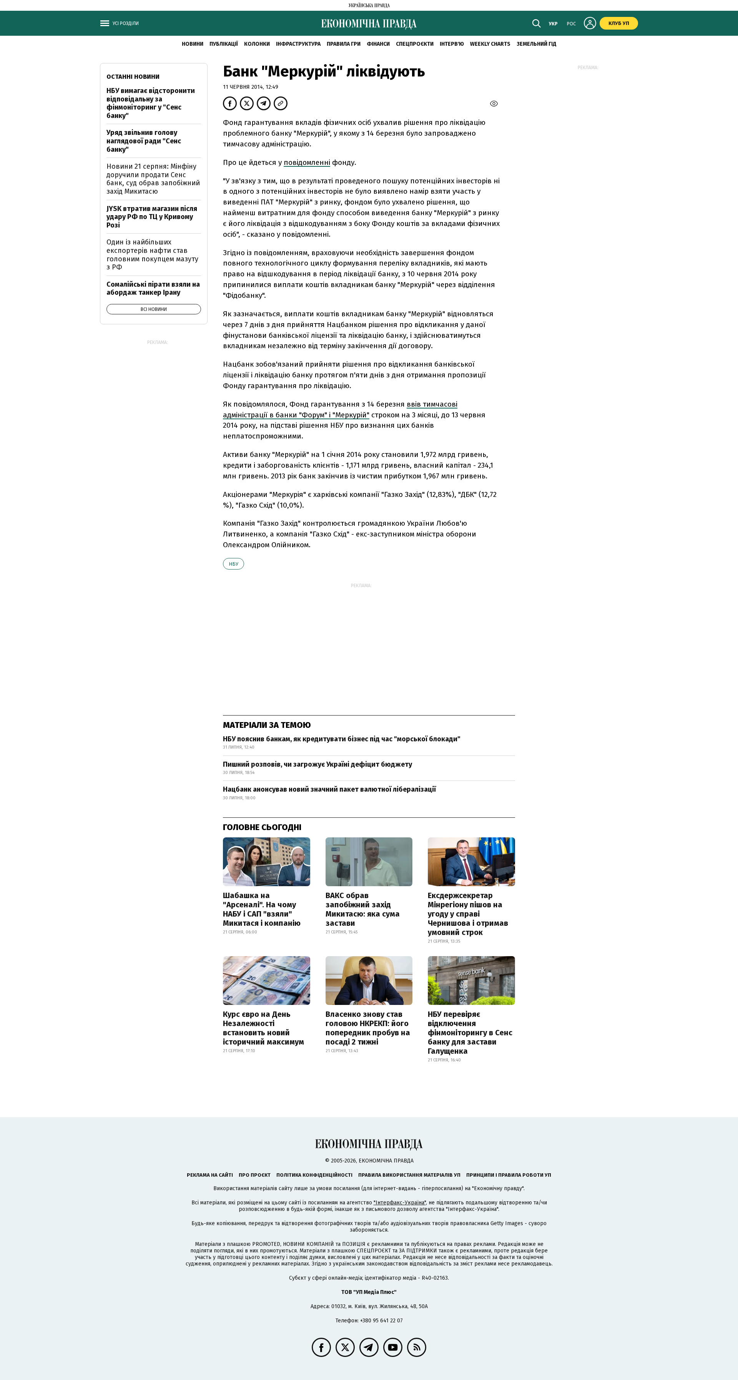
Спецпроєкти (415, 44)
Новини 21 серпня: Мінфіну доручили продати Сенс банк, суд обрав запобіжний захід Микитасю (153, 179)
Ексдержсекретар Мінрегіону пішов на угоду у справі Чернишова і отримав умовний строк (468, 914)
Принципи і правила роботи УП (508, 1175)
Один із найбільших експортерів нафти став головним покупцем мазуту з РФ (152, 254)
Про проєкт (255, 1175)
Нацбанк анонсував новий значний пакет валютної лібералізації (329, 789)
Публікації (223, 44)
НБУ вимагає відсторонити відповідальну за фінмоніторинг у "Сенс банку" (150, 103)
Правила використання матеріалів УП (409, 1175)
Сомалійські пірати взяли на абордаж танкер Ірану (153, 288)
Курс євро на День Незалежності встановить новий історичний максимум (263, 1028)
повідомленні (307, 162)
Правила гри (344, 44)
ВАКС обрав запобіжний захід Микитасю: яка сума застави (363, 909)
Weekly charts (490, 44)
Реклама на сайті (210, 1175)
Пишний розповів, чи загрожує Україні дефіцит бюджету (317, 764)
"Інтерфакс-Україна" (400, 1202)
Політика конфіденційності (314, 1175)
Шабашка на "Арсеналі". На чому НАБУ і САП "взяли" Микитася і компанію (262, 909)
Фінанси (378, 44)
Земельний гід (537, 44)
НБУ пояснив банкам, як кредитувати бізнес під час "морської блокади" (341, 739)
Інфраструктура (298, 44)
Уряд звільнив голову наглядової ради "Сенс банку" (143, 140)
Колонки (257, 44)
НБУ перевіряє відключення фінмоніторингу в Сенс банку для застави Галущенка (470, 1033)
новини (192, 44)
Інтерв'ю (452, 44)
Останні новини (133, 76)
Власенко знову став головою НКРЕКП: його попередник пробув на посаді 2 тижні (368, 1028)
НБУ (233, 564)
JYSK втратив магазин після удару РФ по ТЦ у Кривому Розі (151, 216)
